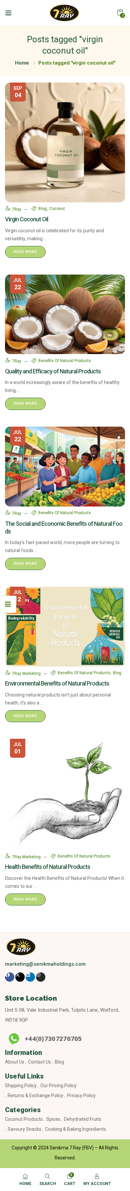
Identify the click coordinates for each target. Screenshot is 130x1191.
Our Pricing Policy (58, 1085)
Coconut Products (24, 1119)
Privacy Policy (81, 1095)
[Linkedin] (30, 977)
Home (22, 63)
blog (42, 208)
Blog (59, 1062)
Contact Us (39, 1062)
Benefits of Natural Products (64, 360)
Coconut (57, 208)
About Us (14, 1062)
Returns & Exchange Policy (35, 1095)
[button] (120, 12)
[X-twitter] (20, 977)
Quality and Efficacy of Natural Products (53, 371)
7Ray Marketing (27, 673)
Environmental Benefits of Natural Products (57, 683)
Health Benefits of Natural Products (47, 866)
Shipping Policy (21, 1085)
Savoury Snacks (24, 1129)
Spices (53, 1119)
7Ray (17, 209)
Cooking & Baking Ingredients (75, 1129)
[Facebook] (9, 977)
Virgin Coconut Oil (26, 219)
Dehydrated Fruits (82, 1119)
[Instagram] (40, 977)
